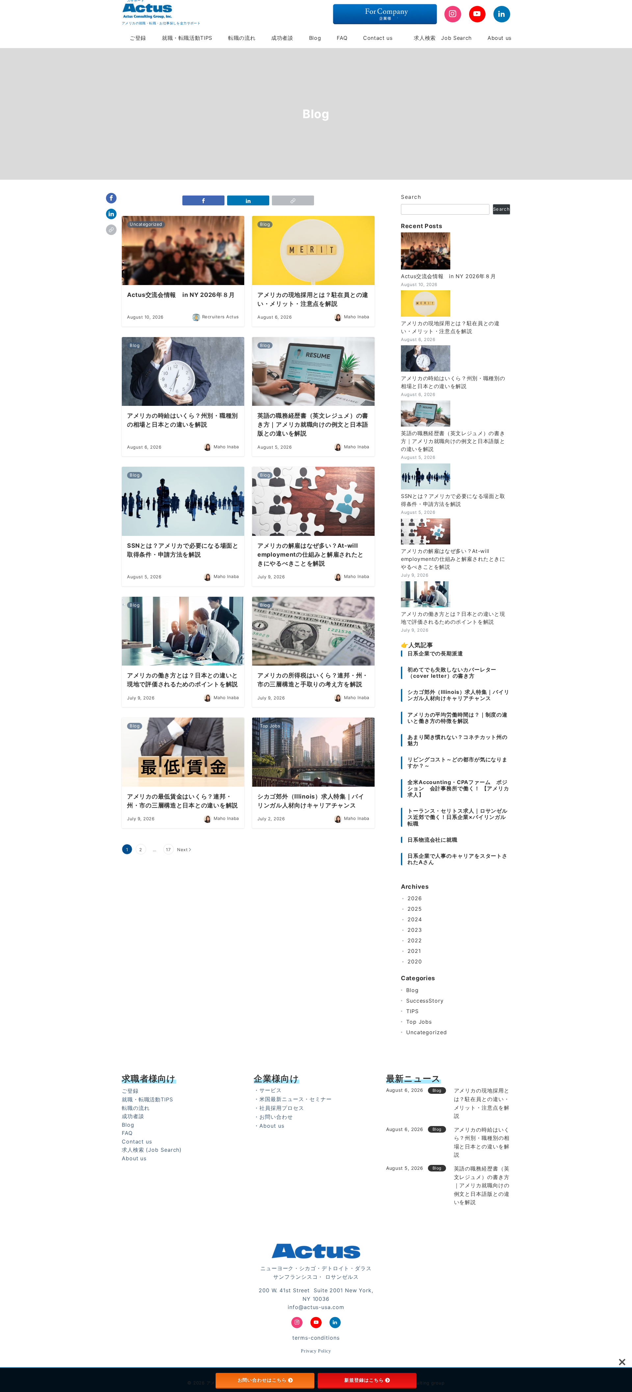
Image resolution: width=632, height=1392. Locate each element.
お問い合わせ (276, 1117)
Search (411, 197)
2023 (415, 930)
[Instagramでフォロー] (452, 14)
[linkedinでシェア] (111, 214)
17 (168, 849)
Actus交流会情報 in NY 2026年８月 (448, 276)
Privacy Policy (316, 1350)
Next (182, 849)
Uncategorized (426, 1032)
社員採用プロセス (281, 1108)
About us (134, 1158)
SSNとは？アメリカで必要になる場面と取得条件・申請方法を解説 (453, 500)
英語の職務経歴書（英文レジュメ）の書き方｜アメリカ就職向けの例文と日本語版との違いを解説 (453, 441)
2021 (414, 951)
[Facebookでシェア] (111, 198)
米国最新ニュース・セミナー (295, 1099)
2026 (415, 898)
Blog (412, 990)
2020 (415, 962)
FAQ (127, 1133)
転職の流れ (136, 1108)
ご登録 (130, 1091)
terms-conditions (315, 1337)
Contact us (137, 1141)
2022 (415, 940)
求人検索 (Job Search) (152, 1149)
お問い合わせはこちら (262, 1380)
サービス (270, 1090)
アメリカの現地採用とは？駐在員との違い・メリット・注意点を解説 (450, 327)
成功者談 (133, 1116)
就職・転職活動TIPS (147, 1099)
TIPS (412, 1011)
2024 (415, 919)
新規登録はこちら (363, 1380)
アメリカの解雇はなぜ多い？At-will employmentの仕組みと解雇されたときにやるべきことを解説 (453, 559)
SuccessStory (425, 1000)
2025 (415, 909)
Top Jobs (419, 1021)
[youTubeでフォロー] (477, 14)
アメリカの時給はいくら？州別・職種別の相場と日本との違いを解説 (453, 382)
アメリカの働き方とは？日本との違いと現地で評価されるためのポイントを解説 (453, 618)
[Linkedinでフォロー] (501, 14)
